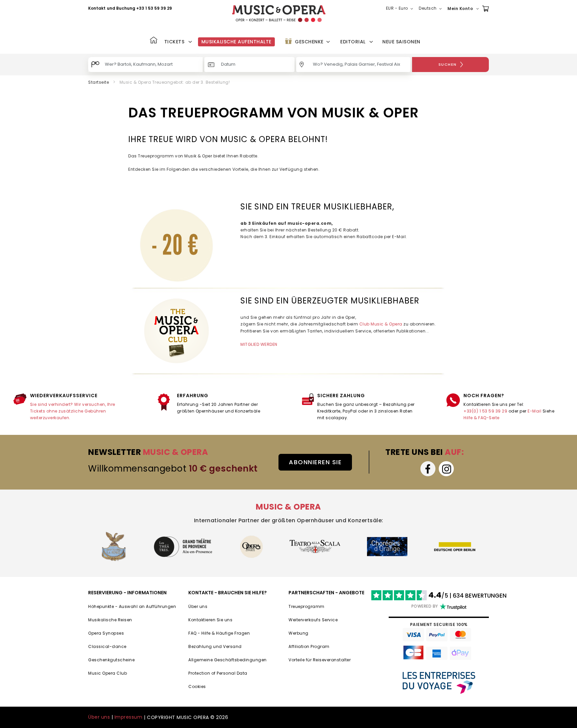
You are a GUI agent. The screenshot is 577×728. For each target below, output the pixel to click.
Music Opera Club (107, 673)
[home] (279, 13)
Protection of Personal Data (217, 673)
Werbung (298, 633)
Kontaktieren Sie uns (210, 620)
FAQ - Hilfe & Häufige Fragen (219, 633)
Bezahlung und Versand (215, 646)
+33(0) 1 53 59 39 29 (485, 411)
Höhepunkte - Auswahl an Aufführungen (132, 606)
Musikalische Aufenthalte (236, 41)
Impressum (129, 717)
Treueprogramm (306, 606)
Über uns (197, 606)
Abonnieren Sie (315, 462)
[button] (401, 8)
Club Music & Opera (381, 324)
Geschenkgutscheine (111, 660)
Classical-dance (107, 646)
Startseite (98, 82)
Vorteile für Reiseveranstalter (319, 660)
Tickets (174, 41)
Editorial (353, 41)
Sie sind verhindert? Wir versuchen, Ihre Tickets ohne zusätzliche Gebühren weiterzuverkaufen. (72, 411)
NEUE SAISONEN (401, 41)
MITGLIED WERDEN (258, 344)
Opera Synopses (106, 633)
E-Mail (534, 411)
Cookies (197, 686)
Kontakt (97, 8)
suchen (447, 64)
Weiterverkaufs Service (313, 620)
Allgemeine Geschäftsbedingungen (227, 660)
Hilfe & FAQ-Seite (481, 418)
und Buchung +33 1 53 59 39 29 (139, 8)
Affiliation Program (309, 646)
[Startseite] (153, 41)
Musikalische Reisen (110, 620)
